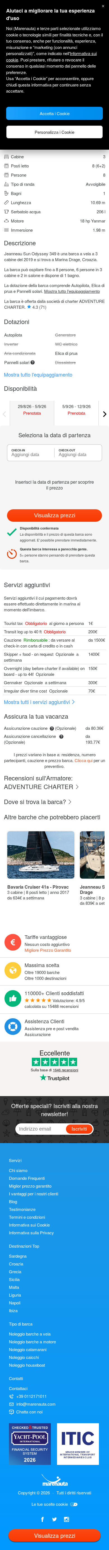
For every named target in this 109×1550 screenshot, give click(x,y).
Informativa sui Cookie (29, 1225)
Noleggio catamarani (27, 1349)
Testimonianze (22, 1209)
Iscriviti (79, 1128)
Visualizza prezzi (54, 515)
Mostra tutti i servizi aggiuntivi (37, 701)
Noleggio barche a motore (32, 1341)
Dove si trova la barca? (36, 801)
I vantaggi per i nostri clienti (33, 1194)
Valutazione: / (55, 1003)
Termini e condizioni (27, 1217)
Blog (13, 1201)
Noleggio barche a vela (30, 1334)
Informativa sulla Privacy (31, 1232)
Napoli (14, 1303)
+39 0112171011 (31, 1396)
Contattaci (18, 1388)
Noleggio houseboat (27, 1365)
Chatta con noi (29, 1412)
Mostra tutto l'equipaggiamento (72, 291)
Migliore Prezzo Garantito (48, 950)
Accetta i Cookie (55, 113)
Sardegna (18, 1256)
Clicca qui (84, 760)
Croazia (16, 1264)
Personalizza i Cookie (54, 132)
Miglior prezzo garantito (30, 1186)
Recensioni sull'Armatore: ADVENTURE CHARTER (39, 782)
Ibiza (13, 1310)
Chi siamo (18, 1170)
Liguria (15, 1295)
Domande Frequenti (27, 1178)
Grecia (15, 1271)
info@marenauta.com (36, 1404)
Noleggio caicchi (24, 1357)
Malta (14, 1287)
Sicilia (14, 1279)
